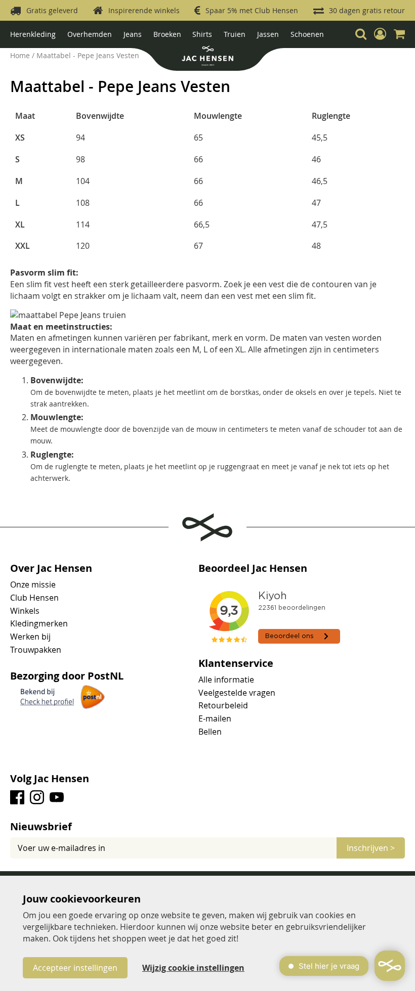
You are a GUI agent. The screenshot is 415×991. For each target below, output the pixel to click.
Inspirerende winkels (144, 10)
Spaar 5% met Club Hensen (251, 10)
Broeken (167, 34)
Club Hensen (34, 597)
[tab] (207, 826)
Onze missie (33, 584)
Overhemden (89, 34)
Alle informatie (226, 679)
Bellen (210, 731)
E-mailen (214, 718)
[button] (380, 33)
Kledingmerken (39, 623)
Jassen (268, 34)
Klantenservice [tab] (235, 663)
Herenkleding (33, 34)
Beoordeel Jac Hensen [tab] (252, 568)
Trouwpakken (35, 649)
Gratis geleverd (52, 10)
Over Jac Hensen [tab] (51, 568)
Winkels (24, 610)
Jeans (132, 34)
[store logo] (207, 57)
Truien (234, 34)
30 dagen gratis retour (367, 10)
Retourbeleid (223, 705)
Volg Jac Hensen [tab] (49, 778)
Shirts (202, 34)
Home (21, 55)
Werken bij (30, 636)
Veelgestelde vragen (236, 692)
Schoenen (307, 34)
